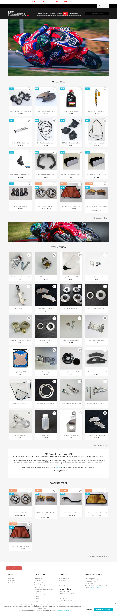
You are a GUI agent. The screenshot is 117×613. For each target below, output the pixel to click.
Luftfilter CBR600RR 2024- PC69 (96, 513)
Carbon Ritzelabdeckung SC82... (20, 175)
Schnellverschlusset (96, 277)
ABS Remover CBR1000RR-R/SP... (71, 175)
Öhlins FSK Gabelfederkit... (20, 143)
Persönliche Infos (63, 578)
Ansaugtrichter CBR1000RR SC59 (20, 111)
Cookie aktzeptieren (103, 609)
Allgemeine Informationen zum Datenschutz (66, 600)
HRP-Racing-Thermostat (45, 277)
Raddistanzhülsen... (46, 340)
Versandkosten (38, 578)
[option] (58, 47)
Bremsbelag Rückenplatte (96, 340)
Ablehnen (89, 609)
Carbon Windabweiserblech (46, 111)
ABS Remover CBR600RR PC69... (96, 175)
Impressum (37, 580)
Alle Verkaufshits (101, 445)
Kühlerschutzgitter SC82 (20, 403)
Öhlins (59, 13)
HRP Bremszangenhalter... (71, 435)
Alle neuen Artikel (101, 218)
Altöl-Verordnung (39, 594)
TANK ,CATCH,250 (45, 435)
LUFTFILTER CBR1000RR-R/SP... (71, 206)
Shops (36, 601)
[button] (15, 47)
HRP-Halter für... (20, 308)
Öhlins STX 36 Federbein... (96, 111)
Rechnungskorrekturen (65, 583)
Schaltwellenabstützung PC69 (71, 403)
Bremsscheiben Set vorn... (45, 206)
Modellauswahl (43, 13)
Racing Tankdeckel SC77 (71, 372)
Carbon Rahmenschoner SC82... (46, 175)
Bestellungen (62, 580)
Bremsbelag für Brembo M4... (46, 308)
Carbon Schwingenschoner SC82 (96, 372)
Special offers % (74, 13)
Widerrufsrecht (39, 587)
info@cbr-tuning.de (95, 587)
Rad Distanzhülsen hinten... (96, 308)
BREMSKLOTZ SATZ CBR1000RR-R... (96, 207)
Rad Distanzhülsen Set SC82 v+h (20, 340)
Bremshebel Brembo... (71, 513)
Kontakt (36, 596)
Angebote (11, 578)
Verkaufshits (12, 583)
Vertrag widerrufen (14, 568)
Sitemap (36, 598)
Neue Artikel (11, 580)
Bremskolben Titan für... (20, 206)
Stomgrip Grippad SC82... (20, 372)
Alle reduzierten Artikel (98, 556)
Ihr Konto (62, 575)
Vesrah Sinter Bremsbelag (96, 435)
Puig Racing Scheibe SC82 (71, 277)
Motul (65, 13)
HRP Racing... (46, 372)
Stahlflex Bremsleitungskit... (46, 143)
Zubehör (52, 13)
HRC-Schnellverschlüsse (71, 340)
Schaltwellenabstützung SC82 (20, 277)
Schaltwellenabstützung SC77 (96, 403)
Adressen (61, 585)
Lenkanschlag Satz (20, 435)
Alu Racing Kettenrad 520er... (46, 403)
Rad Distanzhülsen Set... (71, 308)
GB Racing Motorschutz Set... (71, 143)
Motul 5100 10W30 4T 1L (71, 111)
